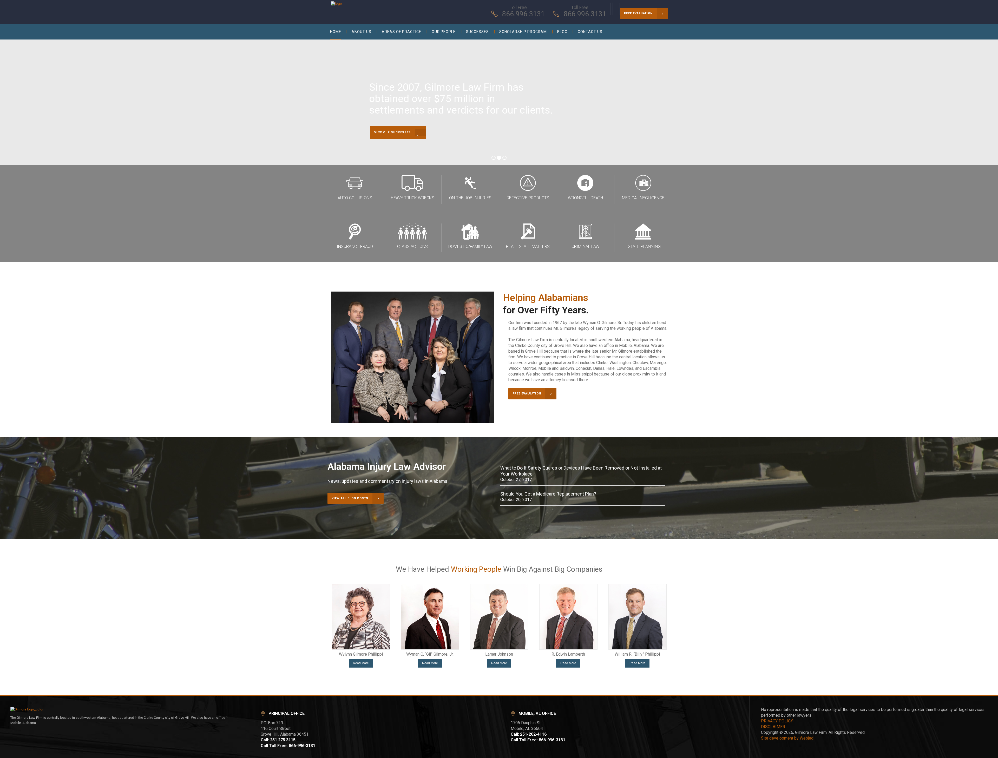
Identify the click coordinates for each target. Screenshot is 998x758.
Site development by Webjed (787, 738)
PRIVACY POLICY (777, 721)
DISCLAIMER (773, 726)
